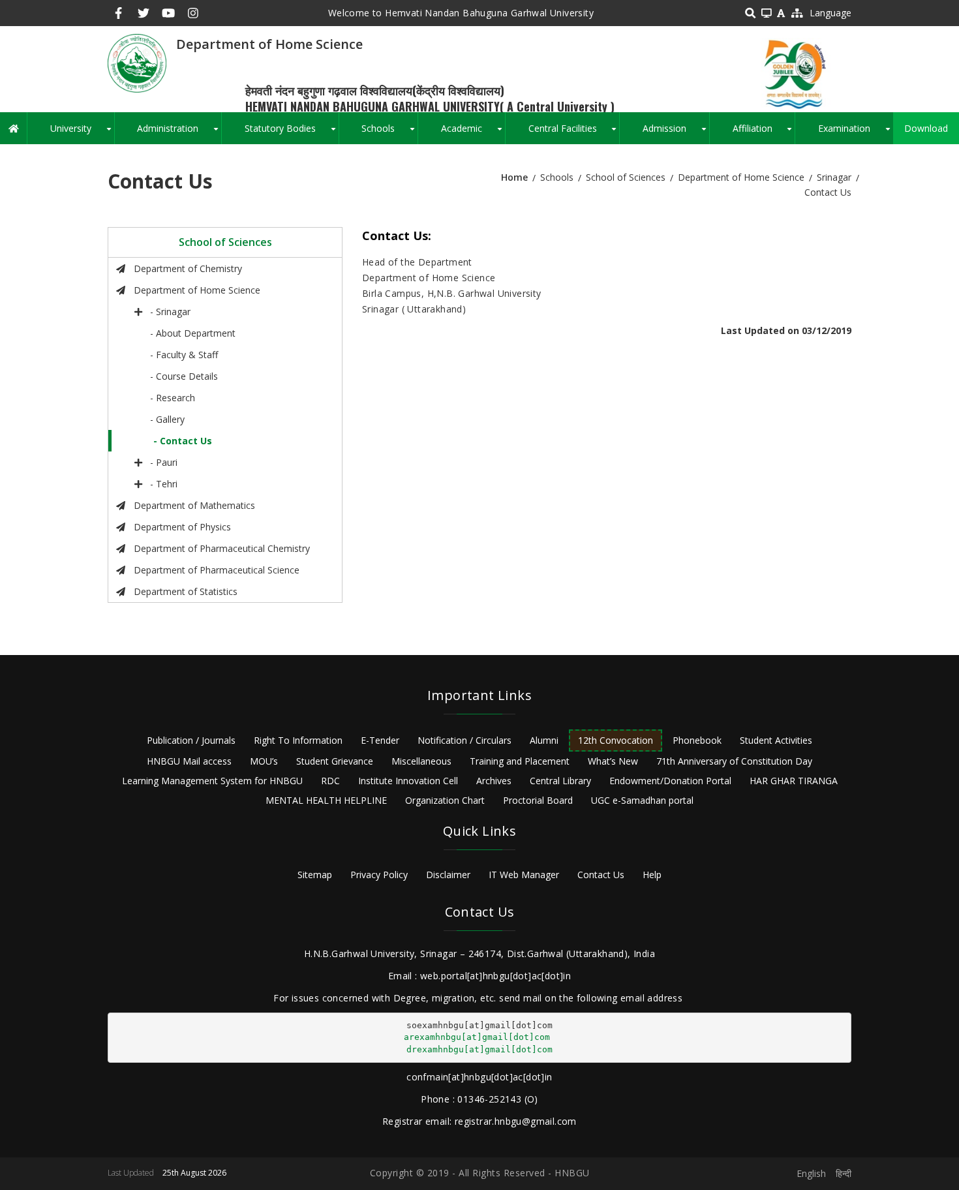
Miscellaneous (421, 761)
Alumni (544, 740)
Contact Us (600, 874)
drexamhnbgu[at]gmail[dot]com (479, 1049)
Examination (855, 133)
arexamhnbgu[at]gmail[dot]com (477, 1037)
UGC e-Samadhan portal (642, 800)
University (82, 133)
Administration (179, 133)
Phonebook (697, 740)
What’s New (613, 761)
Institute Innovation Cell (408, 780)
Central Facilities (574, 133)
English (811, 1173)
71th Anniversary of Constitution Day (734, 761)
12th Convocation (615, 740)
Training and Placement (520, 761)
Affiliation (764, 133)
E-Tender (380, 740)
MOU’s (264, 761)
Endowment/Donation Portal (670, 780)
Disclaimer (448, 874)
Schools (389, 133)
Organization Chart (445, 800)
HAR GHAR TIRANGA (794, 780)
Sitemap (314, 874)
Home (514, 177)
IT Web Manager (524, 874)
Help (652, 874)
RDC (330, 780)
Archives (493, 780)
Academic (473, 133)
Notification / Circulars (464, 740)
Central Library (560, 780)
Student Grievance (334, 761)
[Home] (137, 62)
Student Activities (776, 740)
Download (926, 128)
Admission (676, 133)
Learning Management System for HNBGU (212, 780)
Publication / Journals (191, 740)
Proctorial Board (538, 800)
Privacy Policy (379, 874)
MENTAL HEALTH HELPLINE (326, 800)
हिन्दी (843, 1173)
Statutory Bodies (292, 133)
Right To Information (298, 740)
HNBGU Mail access (189, 761)
